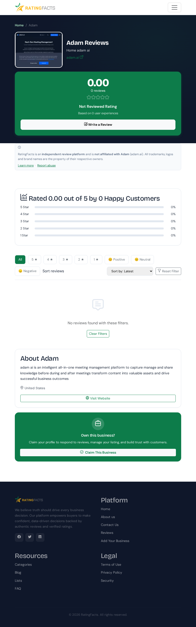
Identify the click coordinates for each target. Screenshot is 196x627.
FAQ (18, 588)
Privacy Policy (111, 572)
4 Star (24, 214)
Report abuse (46, 165)
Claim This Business (100, 452)
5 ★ (35, 259)
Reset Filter (170, 271)
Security (107, 580)
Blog (18, 572)
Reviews (107, 532)
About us (108, 517)
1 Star (24, 235)
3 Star (24, 221)
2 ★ (81, 259)
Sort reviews (53, 271)
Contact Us (110, 525)
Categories (23, 564)
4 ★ (50, 259)
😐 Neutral (142, 259)
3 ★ (66, 259)
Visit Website (99, 398)
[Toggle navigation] (174, 7)
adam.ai (73, 57)
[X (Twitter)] (29, 537)
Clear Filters (98, 333)
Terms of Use (111, 564)
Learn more (26, 165)
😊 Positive (116, 259)
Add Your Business (115, 541)
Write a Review (99, 124)
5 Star (24, 207)
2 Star (24, 228)
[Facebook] (19, 537)
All (20, 259)
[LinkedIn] (40, 537)
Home (19, 25)
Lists (18, 580)
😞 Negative (27, 271)
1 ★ (96, 259)
